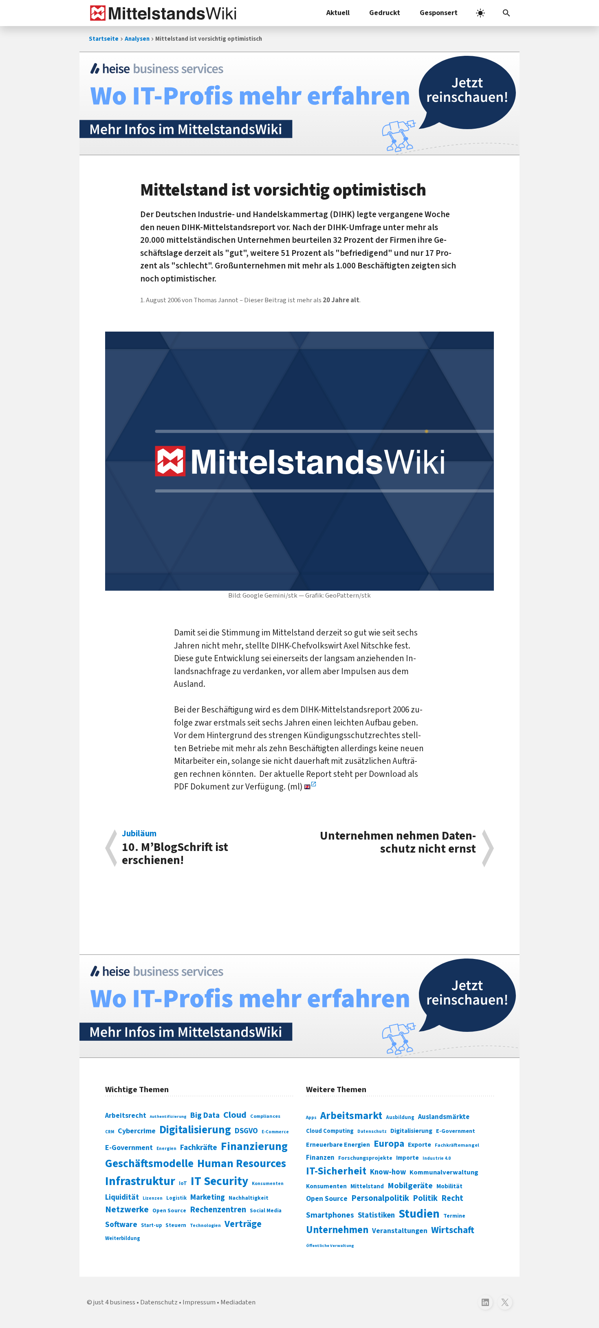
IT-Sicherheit (336, 1171)
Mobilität (449, 1186)
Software (121, 1224)
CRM (109, 1132)
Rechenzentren (218, 1210)
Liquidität (122, 1197)
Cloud (235, 1114)
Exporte (419, 1144)
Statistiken (376, 1215)
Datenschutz (372, 1131)
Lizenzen (153, 1198)
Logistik (176, 1198)
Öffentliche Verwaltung (330, 1245)
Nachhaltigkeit (249, 1198)
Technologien (205, 1225)
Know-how (388, 1172)
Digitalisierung (195, 1130)
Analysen (137, 39)
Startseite (104, 39)
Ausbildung (400, 1117)
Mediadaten (237, 1302)
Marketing (207, 1197)
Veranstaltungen (399, 1231)
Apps (311, 1117)
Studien (419, 1213)
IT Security (219, 1181)
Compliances (265, 1116)
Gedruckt (384, 13)
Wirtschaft (452, 1230)
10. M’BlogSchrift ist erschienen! (175, 848)
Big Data (205, 1115)
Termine (454, 1216)
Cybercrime (137, 1131)
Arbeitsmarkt (351, 1115)
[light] (480, 13)
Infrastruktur (140, 1181)
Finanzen (320, 1158)
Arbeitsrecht (125, 1115)
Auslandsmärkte (443, 1117)
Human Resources (241, 1164)
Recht (452, 1198)
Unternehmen (337, 1230)
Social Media (266, 1210)
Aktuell (338, 13)
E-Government (129, 1148)
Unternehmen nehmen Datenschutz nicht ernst (398, 843)
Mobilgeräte (410, 1186)
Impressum (199, 1302)
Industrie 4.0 (437, 1158)
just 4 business (114, 1302)
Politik (425, 1198)
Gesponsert (439, 13)
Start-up (151, 1225)
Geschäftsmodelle (149, 1164)
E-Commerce (275, 1132)
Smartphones (330, 1215)
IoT (183, 1183)
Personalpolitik (380, 1198)
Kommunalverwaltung (444, 1172)
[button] (506, 13)
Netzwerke (127, 1209)
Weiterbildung (122, 1238)
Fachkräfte (198, 1147)
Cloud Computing (330, 1131)
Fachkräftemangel (457, 1145)
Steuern (175, 1225)
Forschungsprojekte (365, 1158)
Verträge (243, 1224)
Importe (407, 1158)
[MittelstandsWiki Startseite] (161, 13)
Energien (166, 1149)
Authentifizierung (168, 1116)
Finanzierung (254, 1146)
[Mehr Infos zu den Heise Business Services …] (299, 103)
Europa (389, 1143)
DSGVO (246, 1131)
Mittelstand (367, 1186)
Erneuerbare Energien (338, 1144)
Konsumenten (268, 1183)
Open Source (169, 1210)
